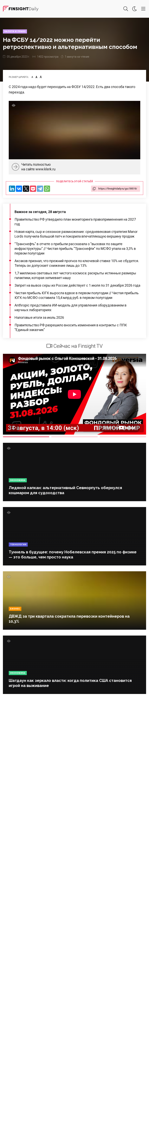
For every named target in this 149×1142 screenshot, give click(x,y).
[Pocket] (33, 189)
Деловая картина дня (20, 9)
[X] (26, 189)
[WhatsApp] (47, 189)
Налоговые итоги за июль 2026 (39, 317)
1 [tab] (26, 436)
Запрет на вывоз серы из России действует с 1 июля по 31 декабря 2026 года (77, 285)
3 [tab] (123, 436)
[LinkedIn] (12, 189)
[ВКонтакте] (19, 189)
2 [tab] (74, 436)
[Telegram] (40, 189)
